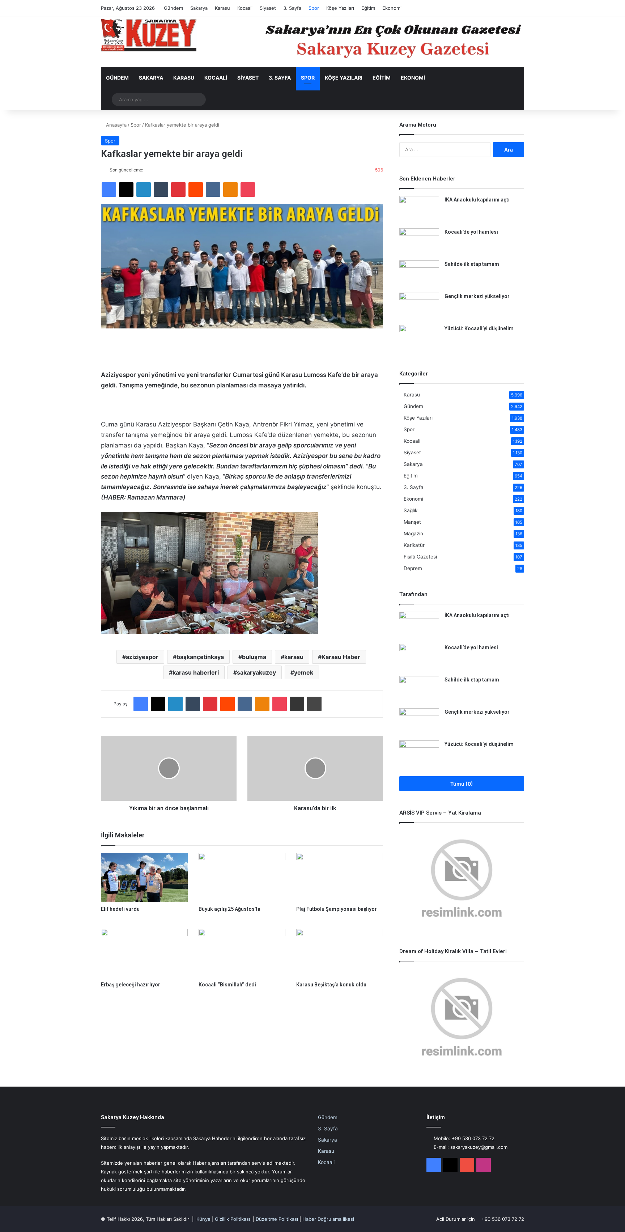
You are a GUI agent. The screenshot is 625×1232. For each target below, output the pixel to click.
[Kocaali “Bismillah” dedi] (242, 953)
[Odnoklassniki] (230, 189)
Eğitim (368, 8)
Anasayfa (116, 125)
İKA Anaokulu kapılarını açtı (477, 200)
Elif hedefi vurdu (120, 909)
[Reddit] (195, 189)
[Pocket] (248, 189)
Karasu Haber (341, 656)
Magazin (413, 533)
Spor (314, 8)
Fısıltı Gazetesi (420, 557)
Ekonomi (391, 8)
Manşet (412, 522)
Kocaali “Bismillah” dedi (227, 984)
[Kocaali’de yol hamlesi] (419, 241)
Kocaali (244, 8)
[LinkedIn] (143, 189)
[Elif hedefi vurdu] (144, 877)
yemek (303, 672)
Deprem (413, 568)
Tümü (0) (461, 784)
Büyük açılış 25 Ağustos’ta (229, 909)
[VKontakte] (213, 189)
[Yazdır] (314, 704)
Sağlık (410, 510)
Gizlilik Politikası (232, 1219)
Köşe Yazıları (340, 8)
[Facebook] (109, 189)
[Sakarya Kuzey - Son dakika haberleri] (149, 35)
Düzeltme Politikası (277, 1219)
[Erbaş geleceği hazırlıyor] (144, 953)
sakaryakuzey (256, 672)
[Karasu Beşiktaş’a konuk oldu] (339, 953)
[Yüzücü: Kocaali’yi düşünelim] (419, 338)
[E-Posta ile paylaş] (297, 704)
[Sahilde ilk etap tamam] (419, 274)
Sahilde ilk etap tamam (472, 264)
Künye (203, 1219)
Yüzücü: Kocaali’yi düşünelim (479, 328)
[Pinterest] (178, 189)
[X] (126, 189)
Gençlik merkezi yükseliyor (477, 296)
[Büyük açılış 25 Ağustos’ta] (242, 877)
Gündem (173, 8)
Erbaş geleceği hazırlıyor (130, 984)
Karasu (222, 8)
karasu (293, 656)
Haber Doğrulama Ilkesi (328, 1219)
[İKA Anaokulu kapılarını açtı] (419, 209)
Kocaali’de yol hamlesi (471, 232)
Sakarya (199, 8)
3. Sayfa (292, 8)
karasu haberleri (196, 672)
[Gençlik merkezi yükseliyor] (419, 306)
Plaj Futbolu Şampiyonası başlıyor (336, 909)
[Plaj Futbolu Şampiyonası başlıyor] (339, 877)
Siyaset (268, 8)
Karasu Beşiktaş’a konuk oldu (331, 984)
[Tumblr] (161, 189)
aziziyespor (142, 656)
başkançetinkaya (200, 656)
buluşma (254, 656)
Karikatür (414, 545)
